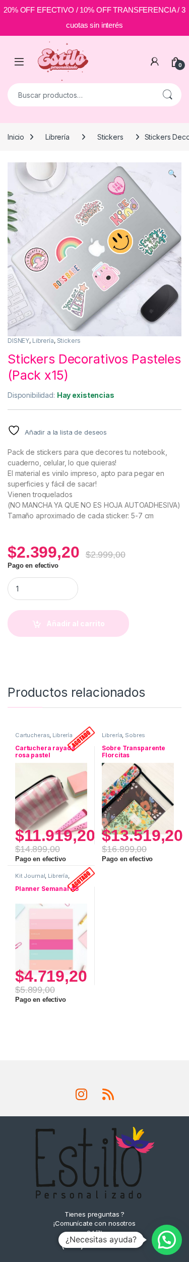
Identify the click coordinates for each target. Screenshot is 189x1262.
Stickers (110, 137)
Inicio (16, 137)
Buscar (167, 94)
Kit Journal (30, 875)
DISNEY (18, 340)
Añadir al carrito (75, 623)
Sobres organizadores (123, 738)
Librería (57, 137)
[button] (172, 173)
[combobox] (80, 94)
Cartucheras (32, 735)
